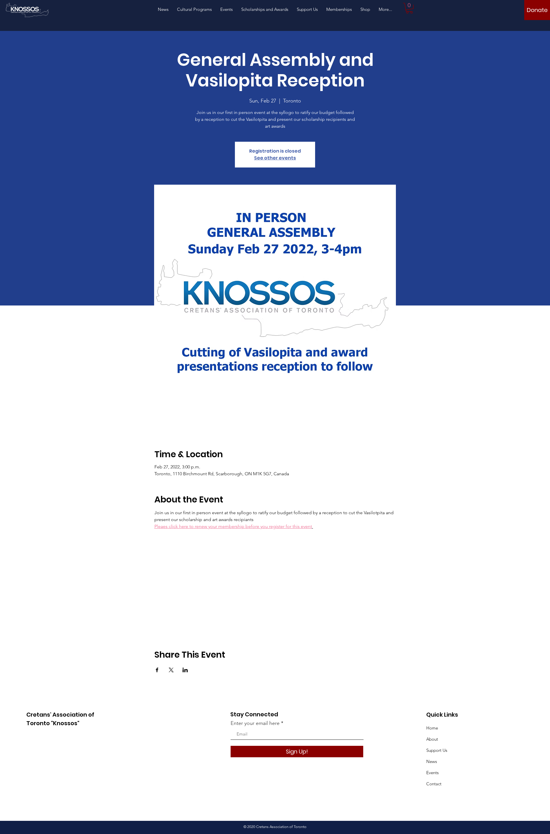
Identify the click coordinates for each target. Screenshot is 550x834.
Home (432, 728)
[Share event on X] (171, 670)
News (431, 761)
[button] (409, 8)
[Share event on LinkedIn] (185, 670)
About (432, 739)
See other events (275, 158)
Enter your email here (255, 723)
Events (432, 772)
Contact (433, 783)
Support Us (436, 750)
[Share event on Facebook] (157, 670)
